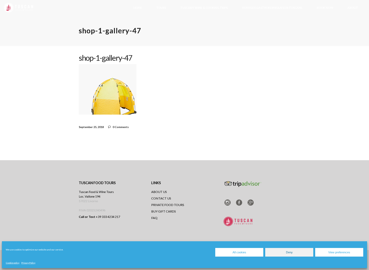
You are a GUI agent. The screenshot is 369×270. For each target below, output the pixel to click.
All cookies (239, 252)
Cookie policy (12, 262)
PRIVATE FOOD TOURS (167, 205)
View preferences (339, 252)
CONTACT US (161, 198)
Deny (289, 252)
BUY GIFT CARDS (163, 211)
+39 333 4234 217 (99, 216)
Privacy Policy (28, 262)
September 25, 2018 (91, 127)
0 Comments (120, 127)
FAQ (154, 218)
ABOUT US (159, 192)
